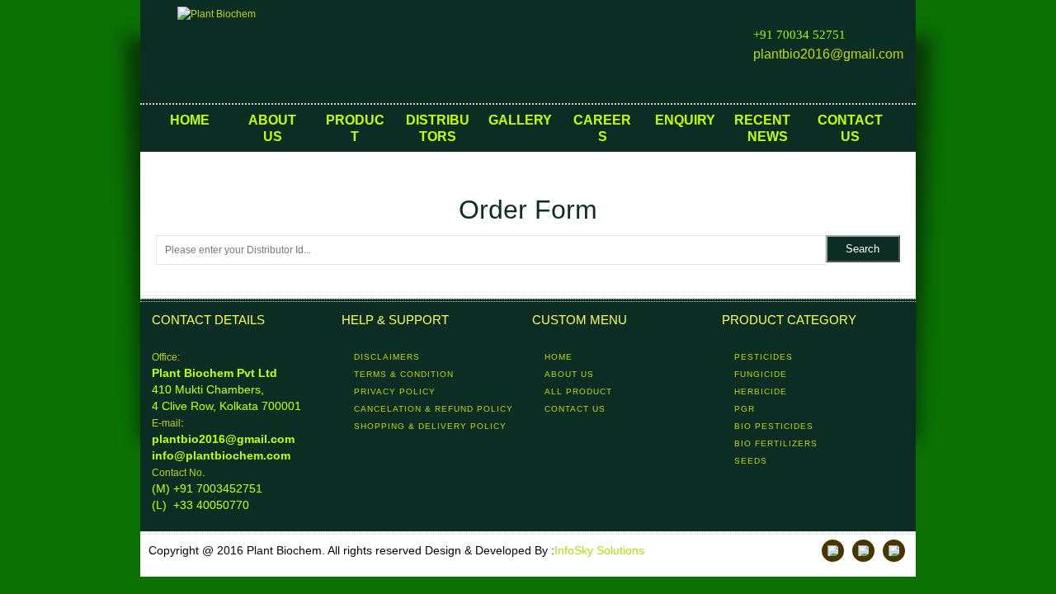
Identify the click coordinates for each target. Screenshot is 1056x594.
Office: (166, 357)
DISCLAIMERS (387, 356)
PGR (744, 408)
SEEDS (750, 460)
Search (862, 249)
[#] (833, 551)
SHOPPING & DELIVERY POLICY (430, 426)
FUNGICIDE (760, 374)
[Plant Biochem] (259, 52)
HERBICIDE (760, 391)
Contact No (177, 472)
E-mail (166, 423)
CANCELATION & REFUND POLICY (433, 408)
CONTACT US (575, 408)
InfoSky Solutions (599, 550)
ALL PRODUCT (578, 391)
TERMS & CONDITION (404, 374)
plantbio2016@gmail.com (828, 54)
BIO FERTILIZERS (776, 443)
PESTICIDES (763, 356)
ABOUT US (569, 374)
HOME (558, 356)
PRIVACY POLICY (395, 391)
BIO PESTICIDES (773, 426)
